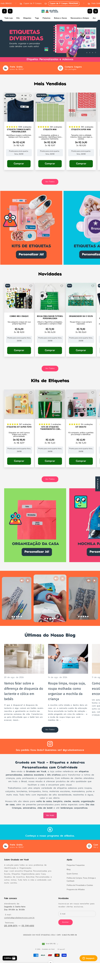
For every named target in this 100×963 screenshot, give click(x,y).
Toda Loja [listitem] (8, 18)
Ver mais (50, 815)
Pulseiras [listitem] (46, 18)
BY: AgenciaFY (61, 949)
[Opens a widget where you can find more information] (88, 958)
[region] (50, 38)
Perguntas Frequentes (76, 865)
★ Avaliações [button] (97, 483)
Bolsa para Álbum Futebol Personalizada (50, 317)
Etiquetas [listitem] (27, 18)
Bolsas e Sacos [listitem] (60, 18)
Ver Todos (50, 182)
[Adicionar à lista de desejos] (30, 96)
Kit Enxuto (81, 427)
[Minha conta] (4, 11)
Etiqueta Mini (50, 129)
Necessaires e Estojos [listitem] (80, 18)
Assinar (65, 922)
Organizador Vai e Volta (81, 316)
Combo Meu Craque (19, 316)
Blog (68, 869)
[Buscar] (10, 11)
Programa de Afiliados (76, 889)
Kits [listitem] (18, 18)
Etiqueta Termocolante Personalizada (19, 130)
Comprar (19, 163)
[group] (50, 38)
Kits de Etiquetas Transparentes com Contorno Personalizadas (50, 428)
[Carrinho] (95, 11)
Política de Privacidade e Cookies (80, 885)
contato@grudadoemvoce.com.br (19, 918)
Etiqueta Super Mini (81, 129)
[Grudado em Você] (50, 11)
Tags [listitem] (37, 18)
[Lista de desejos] (90, 11)
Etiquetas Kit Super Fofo (19, 427)
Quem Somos (72, 873)
